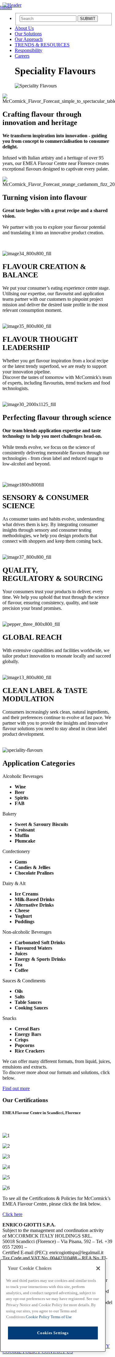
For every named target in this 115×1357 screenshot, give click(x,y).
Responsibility (28, 50)
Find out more (16, 1088)
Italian (6, 7)
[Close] (98, 1268)
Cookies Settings (53, 1333)
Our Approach (29, 39)
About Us (24, 28)
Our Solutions (28, 33)
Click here (12, 1214)
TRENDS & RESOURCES (42, 44)
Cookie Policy (38, 1317)
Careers (22, 55)
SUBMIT (87, 18)
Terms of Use (61, 1317)
